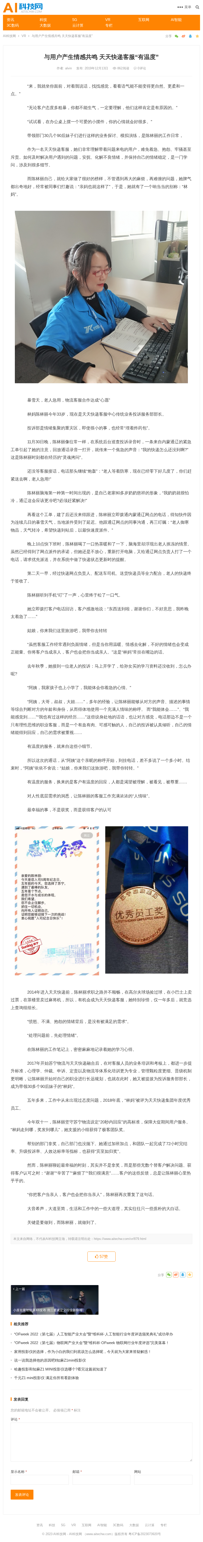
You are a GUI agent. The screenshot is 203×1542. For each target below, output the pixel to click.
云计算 (77, 25)
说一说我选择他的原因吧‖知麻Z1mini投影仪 (50, 1360)
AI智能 (176, 20)
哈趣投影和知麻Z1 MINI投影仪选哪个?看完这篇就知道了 (60, 1369)
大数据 (45, 25)
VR (107, 20)
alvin (69, 68)
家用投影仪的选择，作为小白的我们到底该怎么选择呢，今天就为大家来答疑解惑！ (83, 1351)
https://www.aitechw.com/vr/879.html (120, 1239)
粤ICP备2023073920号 (144, 1534)
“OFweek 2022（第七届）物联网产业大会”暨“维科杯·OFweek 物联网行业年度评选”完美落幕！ (91, 1343)
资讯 (10, 20)
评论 (15, 1419)
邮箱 (77, 1472)
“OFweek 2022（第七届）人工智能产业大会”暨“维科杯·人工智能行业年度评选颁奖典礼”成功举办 (93, 1334)
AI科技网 (9, 36)
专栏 (109, 25)
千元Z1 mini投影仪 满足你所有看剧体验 (46, 1378)
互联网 (143, 20)
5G (74, 20)
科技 (43, 20)
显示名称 (19, 1472)
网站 (137, 1472)
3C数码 (13, 25)
